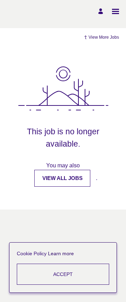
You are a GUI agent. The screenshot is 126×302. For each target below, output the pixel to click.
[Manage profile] (101, 11)
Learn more (61, 253)
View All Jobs (62, 178)
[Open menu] (115, 11)
